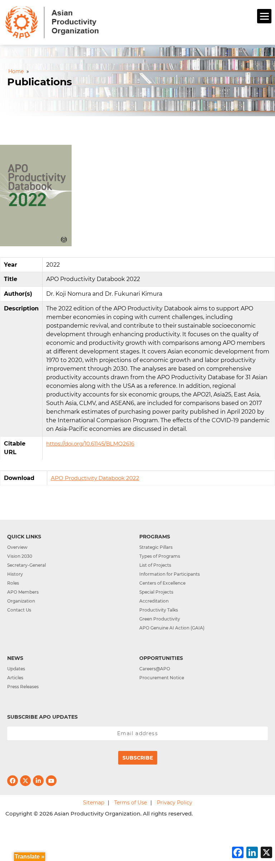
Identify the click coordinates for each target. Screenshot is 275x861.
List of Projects (155, 565)
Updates (16, 668)
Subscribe (137, 758)
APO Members (23, 592)
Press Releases (23, 686)
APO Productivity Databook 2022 (95, 478)
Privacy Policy (174, 802)
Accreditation (154, 601)
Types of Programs (159, 556)
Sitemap (93, 802)
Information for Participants (169, 574)
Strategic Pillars (156, 547)
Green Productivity (159, 619)
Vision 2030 (19, 556)
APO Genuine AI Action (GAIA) (171, 628)
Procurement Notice (161, 677)
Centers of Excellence (162, 583)
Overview (17, 547)
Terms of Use (130, 802)
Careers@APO (154, 668)
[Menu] (264, 16)
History (15, 574)
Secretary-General (26, 565)
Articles (15, 677)
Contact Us (19, 610)
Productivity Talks (158, 610)
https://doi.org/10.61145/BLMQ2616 (90, 443)
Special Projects (156, 592)
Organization (21, 601)
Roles (13, 583)
